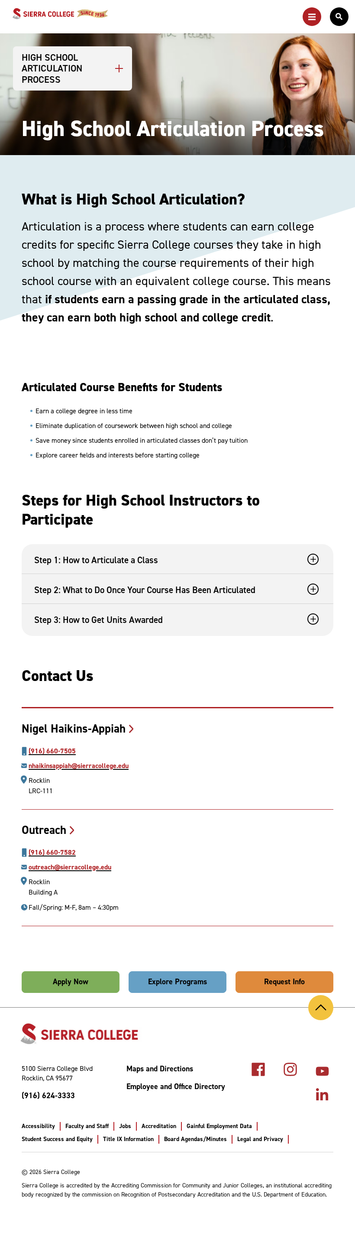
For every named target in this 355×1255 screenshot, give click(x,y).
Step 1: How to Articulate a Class (96, 560)
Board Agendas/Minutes (195, 1139)
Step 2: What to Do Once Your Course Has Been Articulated (144, 590)
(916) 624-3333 (48, 1095)
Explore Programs (177, 981)
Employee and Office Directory (175, 1087)
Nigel (74, 728)
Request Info (284, 981)
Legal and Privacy (260, 1139)
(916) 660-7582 (52, 852)
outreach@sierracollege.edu (70, 867)
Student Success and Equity (57, 1139)
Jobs (125, 1126)
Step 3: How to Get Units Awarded (98, 620)
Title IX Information (128, 1139)
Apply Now (70, 981)
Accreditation (159, 1126)
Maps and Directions (159, 1069)
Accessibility (38, 1126)
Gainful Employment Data (219, 1126)
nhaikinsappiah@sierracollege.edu (79, 766)
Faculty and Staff (87, 1126)
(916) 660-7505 (52, 751)
